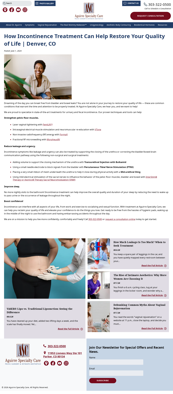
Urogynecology (96, 25)
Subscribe (103, 380)
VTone (98, 129)
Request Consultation (150, 16)
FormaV (64, 134)
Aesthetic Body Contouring (119, 25)
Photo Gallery (47, 3)
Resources (162, 25)
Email (92, 368)
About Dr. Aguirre (14, 25)
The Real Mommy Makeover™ (73, 25)
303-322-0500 (159, 4)
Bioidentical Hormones (144, 25)
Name (92, 357)
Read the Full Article (69, 328)
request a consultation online (120, 219)
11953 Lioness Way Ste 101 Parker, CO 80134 (62, 354)
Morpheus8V (53, 139)
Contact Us (133, 3)
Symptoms (29, 25)
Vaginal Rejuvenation (47, 25)
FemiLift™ (48, 124)
